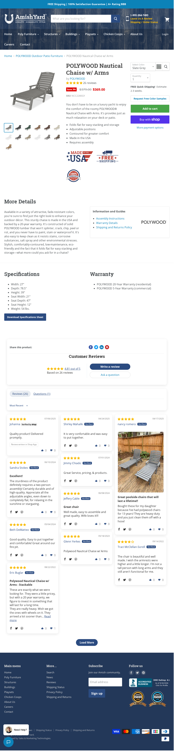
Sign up (96, 693)
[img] (18, 419)
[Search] (115, 19)
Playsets (90, 34)
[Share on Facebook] (91, 347)
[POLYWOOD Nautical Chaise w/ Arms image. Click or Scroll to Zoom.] (33, 91)
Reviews (51, 682)
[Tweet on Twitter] (96, 347)
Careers (9, 44)
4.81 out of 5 (72, 369)
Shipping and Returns (58, 697)
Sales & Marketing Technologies (34, 738)
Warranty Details (107, 223)
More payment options (150, 127)
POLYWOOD (77, 79)
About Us (136, 34)
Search (50, 672)
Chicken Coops (113, 34)
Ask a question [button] (110, 375)
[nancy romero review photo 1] (141, 462)
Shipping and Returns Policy (114, 227)
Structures (51, 34)
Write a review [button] (110, 367)
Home (8, 34)
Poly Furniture (27, 34)
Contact (25, 44)
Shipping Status (55, 687)
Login (165, 34)
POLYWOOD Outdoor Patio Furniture (39, 55)
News (49, 677)
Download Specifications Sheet (25, 317)
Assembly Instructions (110, 218)
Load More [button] (87, 642)
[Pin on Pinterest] (107, 347)
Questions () (41, 394)
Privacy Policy (54, 692)
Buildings (71, 34)
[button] (74, 83)
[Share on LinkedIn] (102, 347)
